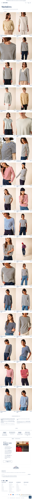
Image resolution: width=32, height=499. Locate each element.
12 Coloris (1, 111)
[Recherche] (25, 2)
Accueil (13, 438)
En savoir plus (24, 0)
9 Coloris (17, 136)
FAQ (29, 433)
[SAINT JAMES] (5, 2)
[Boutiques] (27, 2)
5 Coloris (1, 186)
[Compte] (28, 2)
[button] (15, 84)
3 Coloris (17, 36)
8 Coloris (1, 36)
